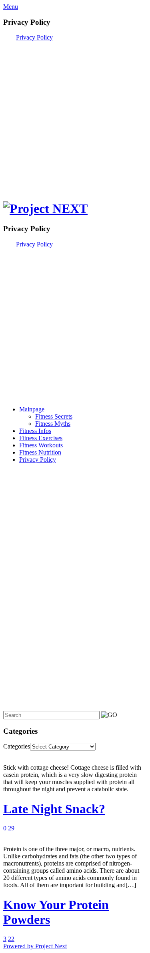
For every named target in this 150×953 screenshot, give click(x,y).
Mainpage (31, 409)
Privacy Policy (34, 37)
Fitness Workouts (41, 445)
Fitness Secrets (53, 416)
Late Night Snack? (54, 809)
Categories (16, 746)
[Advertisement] (75, 116)
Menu (10, 6)
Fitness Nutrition (40, 452)
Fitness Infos (35, 430)
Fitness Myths (52, 423)
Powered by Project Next (35, 946)
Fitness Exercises (40, 438)
